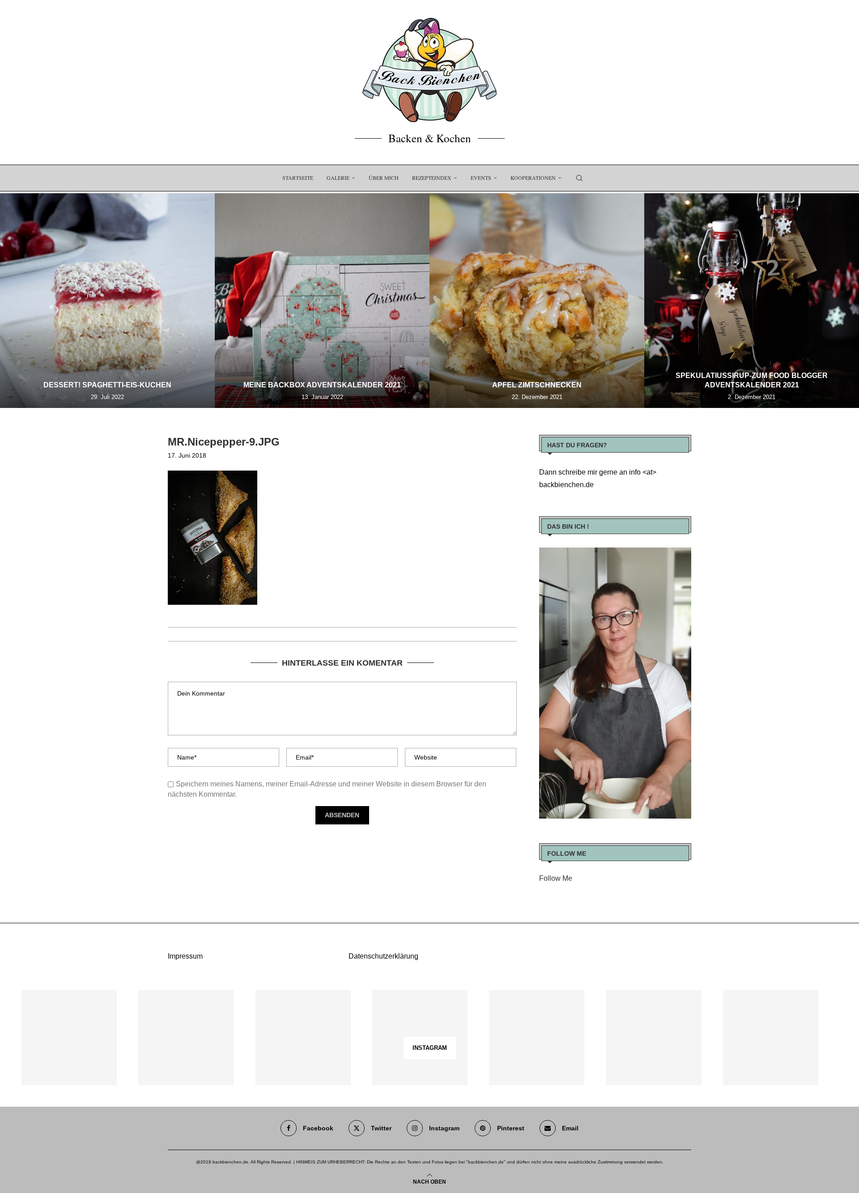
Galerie (338, 177)
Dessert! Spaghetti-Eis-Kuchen (107, 385)
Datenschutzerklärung (383, 956)
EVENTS (481, 177)
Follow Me (555, 878)
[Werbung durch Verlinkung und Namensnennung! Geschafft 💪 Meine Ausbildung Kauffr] (303, 1037)
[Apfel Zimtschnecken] (537, 300)
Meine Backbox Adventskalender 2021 (322, 385)
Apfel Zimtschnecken (537, 385)
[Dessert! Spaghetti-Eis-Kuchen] (107, 300)
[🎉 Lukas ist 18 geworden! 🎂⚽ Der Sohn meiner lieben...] (770, 1037)
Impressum (185, 956)
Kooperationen (533, 177)
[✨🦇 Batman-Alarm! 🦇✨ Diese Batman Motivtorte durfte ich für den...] (69, 1037)
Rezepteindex (431, 177)
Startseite (297, 177)
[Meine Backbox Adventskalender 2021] (322, 300)
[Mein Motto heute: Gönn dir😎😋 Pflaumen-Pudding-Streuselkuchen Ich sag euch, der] (186, 1037)
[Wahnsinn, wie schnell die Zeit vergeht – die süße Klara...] (653, 1037)
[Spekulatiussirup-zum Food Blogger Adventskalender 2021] (751, 300)
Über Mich (384, 177)
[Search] (579, 178)
